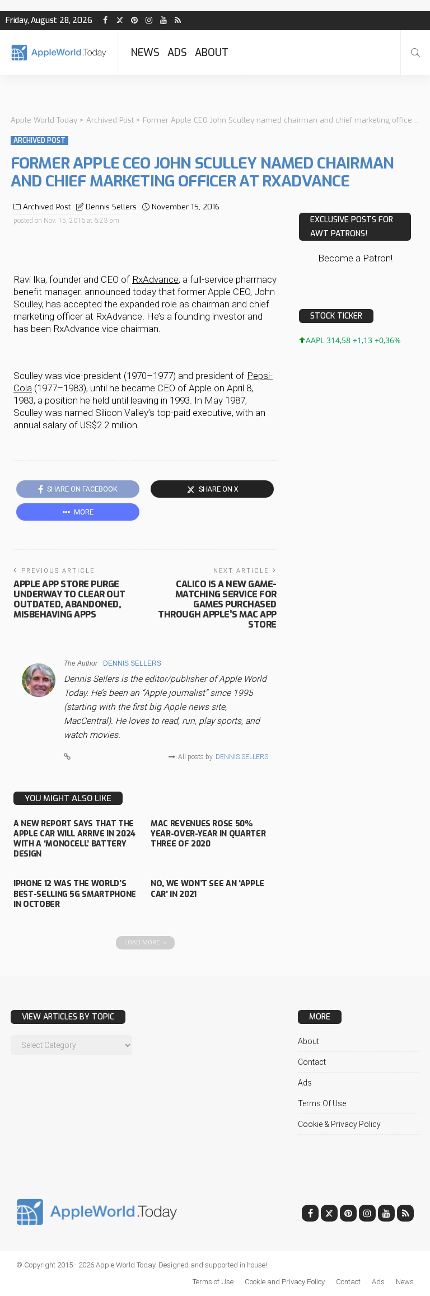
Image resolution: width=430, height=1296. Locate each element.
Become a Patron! (355, 258)
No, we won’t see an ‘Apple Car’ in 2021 (207, 888)
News (145, 52)
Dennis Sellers (111, 207)
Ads (177, 52)
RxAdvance (155, 279)
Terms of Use (322, 1103)
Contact (312, 1062)
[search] (415, 52)
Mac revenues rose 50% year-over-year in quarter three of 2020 (208, 833)
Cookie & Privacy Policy (339, 1124)
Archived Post (39, 140)
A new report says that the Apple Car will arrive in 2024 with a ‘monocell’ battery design (74, 839)
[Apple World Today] (58, 52)
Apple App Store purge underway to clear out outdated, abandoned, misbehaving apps (69, 599)
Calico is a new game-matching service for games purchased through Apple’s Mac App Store (217, 604)
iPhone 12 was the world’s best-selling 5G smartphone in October (74, 893)
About (211, 52)
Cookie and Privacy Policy (285, 1282)
